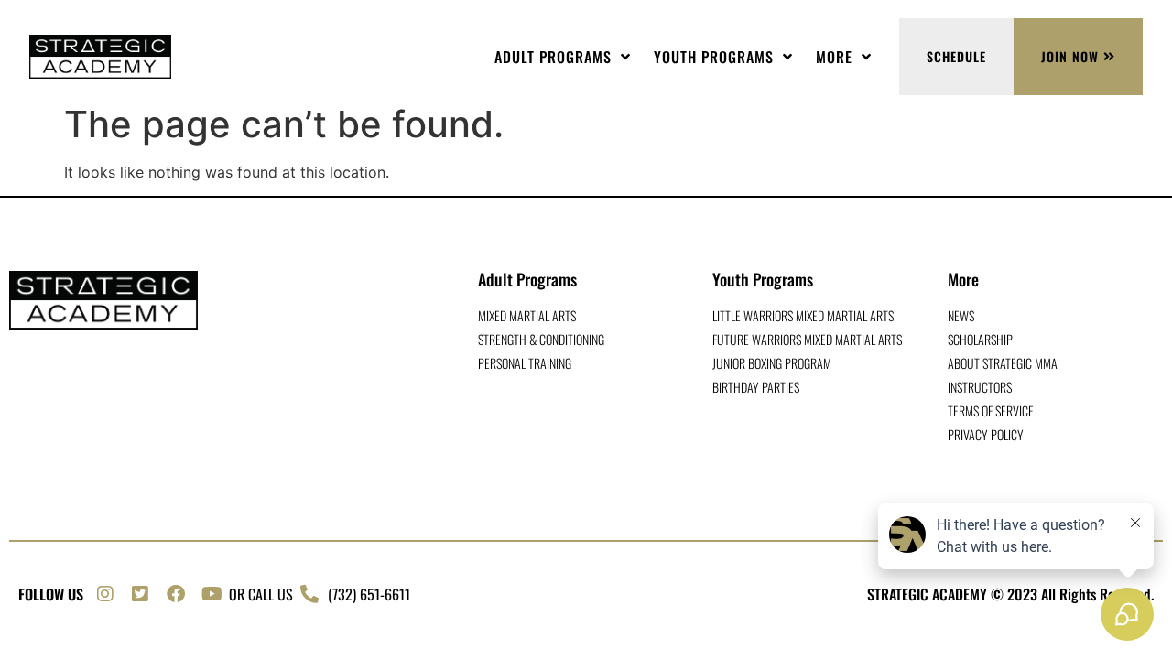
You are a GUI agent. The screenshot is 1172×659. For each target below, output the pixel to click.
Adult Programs (553, 57)
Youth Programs (714, 57)
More (834, 57)
